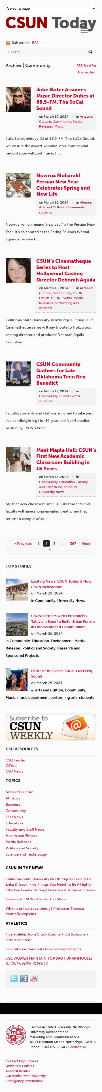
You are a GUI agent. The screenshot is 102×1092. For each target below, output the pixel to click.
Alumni (85, 202)
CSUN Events (61, 298)
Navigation (84, 30)
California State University (26, 1076)
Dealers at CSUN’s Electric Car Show (36, 899)
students (45, 212)
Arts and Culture (52, 207)
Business (13, 804)
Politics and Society (39, 648)
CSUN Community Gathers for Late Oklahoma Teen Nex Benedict (61, 373)
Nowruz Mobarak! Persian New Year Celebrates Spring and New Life (63, 184)
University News (51, 492)
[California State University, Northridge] (51, 28)
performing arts (66, 303)
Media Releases (18, 842)
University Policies (20, 1066)
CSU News (14, 771)
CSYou (11, 765)
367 (73, 543)
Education (67, 482)
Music (58, 126)
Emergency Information (24, 1081)
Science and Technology (26, 854)
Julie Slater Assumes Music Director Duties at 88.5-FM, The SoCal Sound (65, 98)
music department (33, 697)
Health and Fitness (21, 835)
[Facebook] (24, 979)
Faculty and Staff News (25, 829)
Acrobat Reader (18, 1071)
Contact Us (77, 1047)
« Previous (23, 543)
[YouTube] (34, 979)
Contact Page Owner (22, 1061)
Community (62, 122)
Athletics (13, 798)
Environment (62, 641)
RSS (35, 43)
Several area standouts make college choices (43, 949)
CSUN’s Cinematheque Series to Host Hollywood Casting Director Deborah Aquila (65, 270)
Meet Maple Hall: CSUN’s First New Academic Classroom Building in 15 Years (66, 459)
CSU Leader (15, 760)
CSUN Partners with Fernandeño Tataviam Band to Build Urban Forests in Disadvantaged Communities (63, 621)
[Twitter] (14, 979)
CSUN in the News (24, 867)
